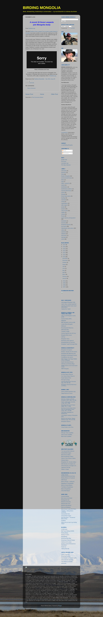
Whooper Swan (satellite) (67, 432)
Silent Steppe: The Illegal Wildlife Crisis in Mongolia (69, 359)
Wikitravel (63, 326)
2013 (64, 252)
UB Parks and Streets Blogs (67, 363)
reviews (63, 214)
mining (62, 201)
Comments (66, 153)
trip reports (64, 226)
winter (62, 239)
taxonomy (63, 222)
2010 (64, 281)
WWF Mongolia (65, 368)
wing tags (63, 237)
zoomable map (64, 163)
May (64, 270)
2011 (64, 256)
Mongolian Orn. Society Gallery (68, 462)
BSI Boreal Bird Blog (66, 538)
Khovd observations (66, 196)
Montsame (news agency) (67, 340)
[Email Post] (29, 81)
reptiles (63, 212)
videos (62, 230)
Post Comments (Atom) (37, 97)
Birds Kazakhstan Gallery (67, 456)
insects (63, 192)
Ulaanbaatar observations (67, 228)
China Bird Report (65, 490)
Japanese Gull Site (65, 467)
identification (64, 187)
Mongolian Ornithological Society (69, 355)
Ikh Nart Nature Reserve (67, 374)
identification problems (66, 188)
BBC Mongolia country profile (68, 322)
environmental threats (66, 177)
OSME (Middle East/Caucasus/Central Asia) (68, 475)
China (62, 174)
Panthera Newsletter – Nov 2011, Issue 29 (44, 79)
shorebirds (63, 221)
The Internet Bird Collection (67, 451)
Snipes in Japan (65, 469)
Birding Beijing (64, 532)
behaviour (63, 172)
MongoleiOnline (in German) (68, 342)
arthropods (64, 170)
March (64, 274)
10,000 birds (64, 529)
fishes (62, 179)
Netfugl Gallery (64, 460)
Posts (64, 150)
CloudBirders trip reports (67, 357)
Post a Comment (31, 88)
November (65, 260)
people (63, 207)
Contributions (64, 132)
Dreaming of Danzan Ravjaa (68, 540)
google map (64, 159)
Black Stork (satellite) (66, 436)
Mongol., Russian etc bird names (69, 351)
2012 (64, 254)
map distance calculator (67, 561)
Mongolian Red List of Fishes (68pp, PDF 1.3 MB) (68, 405)
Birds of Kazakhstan (66, 488)
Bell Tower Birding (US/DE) (67, 531)
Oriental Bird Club (65, 513)
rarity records (64, 210)
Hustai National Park (66, 378)
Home (42, 94)
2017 (64, 244)
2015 (64, 248)
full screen (63, 161)
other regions (64, 205)
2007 (64, 287)
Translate (72, 28)
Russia (63, 216)
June (64, 268)
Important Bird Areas (66, 190)
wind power (64, 235)
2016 (64, 246)
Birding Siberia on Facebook (68, 478)
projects (63, 208)
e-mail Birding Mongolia (67, 145)
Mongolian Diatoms (66, 421)
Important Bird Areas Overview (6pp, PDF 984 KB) (68, 382)
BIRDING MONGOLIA (42, 8)
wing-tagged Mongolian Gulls (68, 302)
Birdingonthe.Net (65, 500)
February (65, 276)
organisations (64, 203)
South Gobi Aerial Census (67, 362)
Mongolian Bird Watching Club (68, 353)
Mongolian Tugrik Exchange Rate (69, 344)
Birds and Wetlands (66, 507)
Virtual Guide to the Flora (67, 427)
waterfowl (63, 231)
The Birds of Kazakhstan (67, 487)
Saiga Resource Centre (66, 393)
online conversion (65, 554)
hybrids (63, 185)
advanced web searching (67, 559)
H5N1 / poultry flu (65, 183)
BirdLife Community (66, 501)
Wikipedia (63, 320)
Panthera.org (31, 28)
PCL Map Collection (66, 165)
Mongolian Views (65, 338)
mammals (31, 82)
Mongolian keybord (65, 556)
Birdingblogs (64, 536)
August (64, 264)
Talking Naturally (65, 548)
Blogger (60, 605)
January (65, 278)
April (64, 272)
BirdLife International (66, 505)
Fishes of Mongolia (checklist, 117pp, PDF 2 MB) (68, 402)
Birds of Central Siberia (66, 485)
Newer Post (29, 94)
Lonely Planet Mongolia (66, 324)
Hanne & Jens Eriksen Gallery (68, 458)
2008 (64, 285)
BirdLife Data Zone (65, 503)
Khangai (63, 194)
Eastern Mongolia (65, 176)
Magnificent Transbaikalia (67, 483)
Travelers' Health (65, 331)
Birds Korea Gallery (66, 454)
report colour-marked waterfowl (68, 304)
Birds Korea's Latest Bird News (68, 509)
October (65, 262)
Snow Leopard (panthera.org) (68, 391)
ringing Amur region (66, 309)
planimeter (63, 563)
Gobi (62, 181)
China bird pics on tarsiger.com (68, 465)
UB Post (63, 337)
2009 (64, 282)
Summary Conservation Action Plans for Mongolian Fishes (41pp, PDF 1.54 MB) (68, 409)
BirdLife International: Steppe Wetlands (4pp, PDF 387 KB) (68, 419)
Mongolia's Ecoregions (66, 349)
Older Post (54, 94)
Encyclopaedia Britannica (67, 327)
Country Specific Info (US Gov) (68, 333)
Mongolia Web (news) (66, 335)
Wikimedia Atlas (65, 329)
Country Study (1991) (66, 318)
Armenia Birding (65, 496)
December (65, 258)
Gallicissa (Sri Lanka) (66, 542)
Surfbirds (63, 520)
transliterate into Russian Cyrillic (69, 557)
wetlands (63, 233)
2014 (64, 250)
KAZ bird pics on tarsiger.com (68, 463)
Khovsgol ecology (65, 379)
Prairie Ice (63, 546)
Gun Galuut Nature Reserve (68, 376)
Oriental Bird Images (66, 452)
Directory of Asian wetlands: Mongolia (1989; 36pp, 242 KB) (68, 399)
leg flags (63, 198)
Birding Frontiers (65, 534)
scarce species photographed (68, 217)
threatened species (65, 224)
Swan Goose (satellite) (66, 434)
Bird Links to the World (66, 498)
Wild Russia (64, 479)
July (64, 266)
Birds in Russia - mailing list (67, 481)
